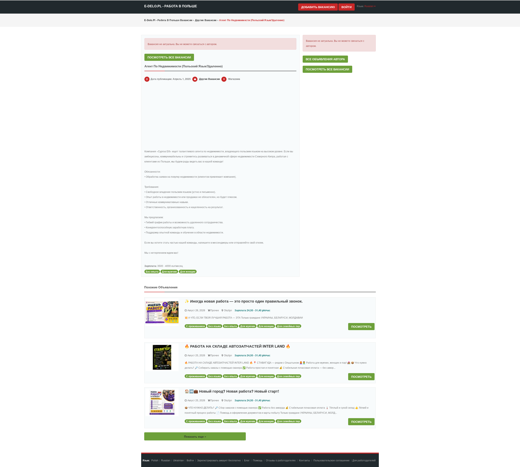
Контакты (305, 460)
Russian (165, 460)
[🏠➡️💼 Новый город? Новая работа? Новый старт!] (162, 402)
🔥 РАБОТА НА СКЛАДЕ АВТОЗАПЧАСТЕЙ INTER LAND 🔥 (237, 346)
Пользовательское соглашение (331, 460)
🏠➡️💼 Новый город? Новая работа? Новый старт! (232, 391)
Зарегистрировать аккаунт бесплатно (219, 460)
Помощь (257, 460)
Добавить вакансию (318, 7)
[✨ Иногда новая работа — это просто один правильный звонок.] (162, 312)
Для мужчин (169, 271)
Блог (246, 460)
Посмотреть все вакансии (169, 57)
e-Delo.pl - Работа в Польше (170, 6)
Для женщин (187, 271)
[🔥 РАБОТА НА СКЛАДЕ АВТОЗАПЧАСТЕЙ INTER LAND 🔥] (162, 357)
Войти (346, 7)
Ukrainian (178, 460)
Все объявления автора (325, 59)
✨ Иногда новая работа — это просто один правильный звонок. (244, 301)
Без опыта (152, 271)
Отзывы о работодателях (281, 460)
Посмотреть (361, 326)
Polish (154, 460)
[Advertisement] (220, 116)
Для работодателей (364, 460)
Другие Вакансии (209, 79)
